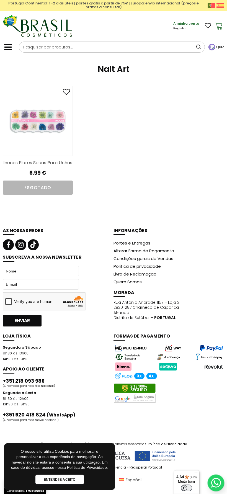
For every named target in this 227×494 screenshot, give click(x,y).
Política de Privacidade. (87, 467)
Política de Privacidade (167, 444)
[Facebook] (8, 244)
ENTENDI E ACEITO (60, 480)
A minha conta (186, 23)
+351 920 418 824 (39, 414)
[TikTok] (33, 244)
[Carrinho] (219, 25)
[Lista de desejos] (207, 25)
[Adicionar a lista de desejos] (66, 93)
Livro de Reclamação (135, 274)
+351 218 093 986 (24, 381)
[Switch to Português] (211, 5)
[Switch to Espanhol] (220, 5)
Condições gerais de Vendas (143, 258)
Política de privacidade (137, 266)
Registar (180, 28)
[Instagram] (20, 244)
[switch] (186, 488)
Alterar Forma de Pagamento (144, 251)
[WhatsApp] (216, 483)
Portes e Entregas (132, 243)
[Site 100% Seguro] (135, 393)
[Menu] (196, 473)
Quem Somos (128, 282)
